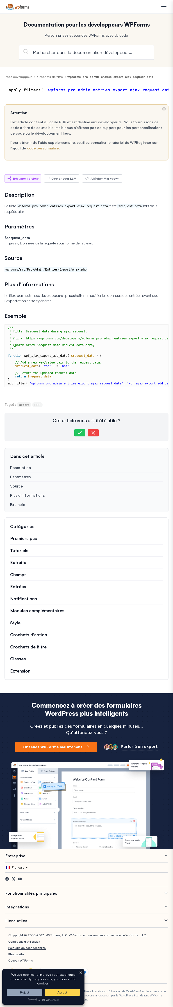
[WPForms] (17, 7)
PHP (37, 404)
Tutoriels (19, 550)
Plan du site (16, 954)
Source (16, 486)
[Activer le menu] (163, 7)
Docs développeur (18, 77)
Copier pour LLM (63, 178)
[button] (79, 432)
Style (15, 622)
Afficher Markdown (105, 178)
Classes (18, 659)
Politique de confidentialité (27, 948)
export (24, 404)
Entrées (18, 586)
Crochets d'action (28, 634)
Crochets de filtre (50, 77)
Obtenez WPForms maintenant (53, 747)
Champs (18, 574)
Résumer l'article (26, 178)
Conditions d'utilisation (24, 941)
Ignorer (164, 109)
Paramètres (20, 477)
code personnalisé (43, 148)
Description (20, 467)
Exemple (17, 504)
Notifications (23, 598)
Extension (20, 671)
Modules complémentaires (37, 610)
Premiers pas (23, 538)
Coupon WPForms (20, 960)
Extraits (18, 562)
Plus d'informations (27, 495)
